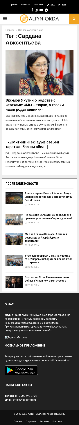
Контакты (39, 4)
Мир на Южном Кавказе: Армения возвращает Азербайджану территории (46, 237)
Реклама (25, 4)
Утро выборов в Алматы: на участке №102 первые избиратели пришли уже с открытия (48, 259)
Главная (18, 421)
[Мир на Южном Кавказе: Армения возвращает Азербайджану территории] (14, 239)
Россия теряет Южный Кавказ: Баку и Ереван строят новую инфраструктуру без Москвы (48, 197)
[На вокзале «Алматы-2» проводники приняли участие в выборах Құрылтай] (14, 219)
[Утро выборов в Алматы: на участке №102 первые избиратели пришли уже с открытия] (14, 260)
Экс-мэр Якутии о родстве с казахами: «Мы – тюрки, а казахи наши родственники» (35, 105)
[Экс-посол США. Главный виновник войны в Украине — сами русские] (14, 282)
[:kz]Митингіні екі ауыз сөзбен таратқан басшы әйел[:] (32, 144)
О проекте (13, 4)
